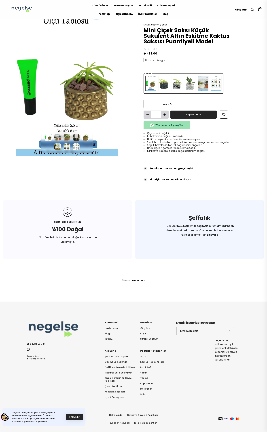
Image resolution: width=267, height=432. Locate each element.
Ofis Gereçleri (166, 5)
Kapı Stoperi (147, 383)
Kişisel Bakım (124, 14)
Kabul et (74, 417)
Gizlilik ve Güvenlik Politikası (120, 367)
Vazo (143, 356)
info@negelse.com (36, 358)
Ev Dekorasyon (123, 5)
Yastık (143, 372)
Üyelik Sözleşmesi (114, 397)
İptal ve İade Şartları (145, 422)
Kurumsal (111, 322)
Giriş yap (241, 9)
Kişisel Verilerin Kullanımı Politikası (118, 379)
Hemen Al (166, 104)
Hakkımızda (111, 328)
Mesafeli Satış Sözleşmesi (119, 372)
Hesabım (146, 322)
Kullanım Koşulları (115, 391)
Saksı (164, 24)
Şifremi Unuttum (149, 339)
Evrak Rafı (145, 367)
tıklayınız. (212, 235)
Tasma (144, 378)
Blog (166, 14)
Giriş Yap (145, 328)
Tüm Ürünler (100, 5)
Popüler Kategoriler (153, 351)
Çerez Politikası (113, 386)
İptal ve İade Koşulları (117, 356)
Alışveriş (110, 351)
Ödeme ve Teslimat (116, 362)
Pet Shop (104, 14)
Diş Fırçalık (146, 388)
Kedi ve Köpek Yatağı (152, 362)
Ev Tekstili (145, 5)
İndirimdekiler (147, 14)
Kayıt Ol (144, 333)
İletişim (108, 339)
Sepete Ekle (193, 114)
